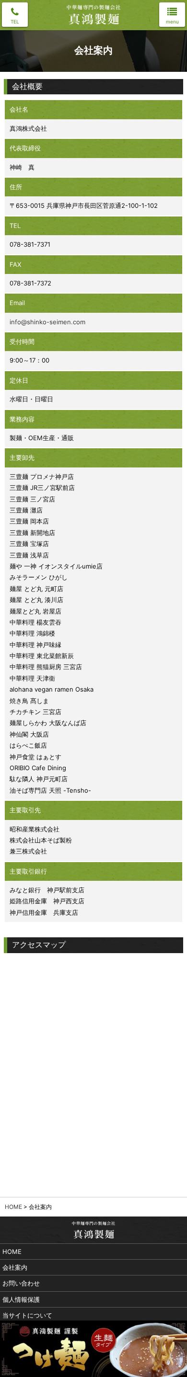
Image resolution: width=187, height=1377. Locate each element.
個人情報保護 (21, 1299)
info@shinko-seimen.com (47, 322)
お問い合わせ (21, 1283)
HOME (13, 1206)
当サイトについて (27, 1315)
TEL (15, 21)
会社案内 (14, 1267)
